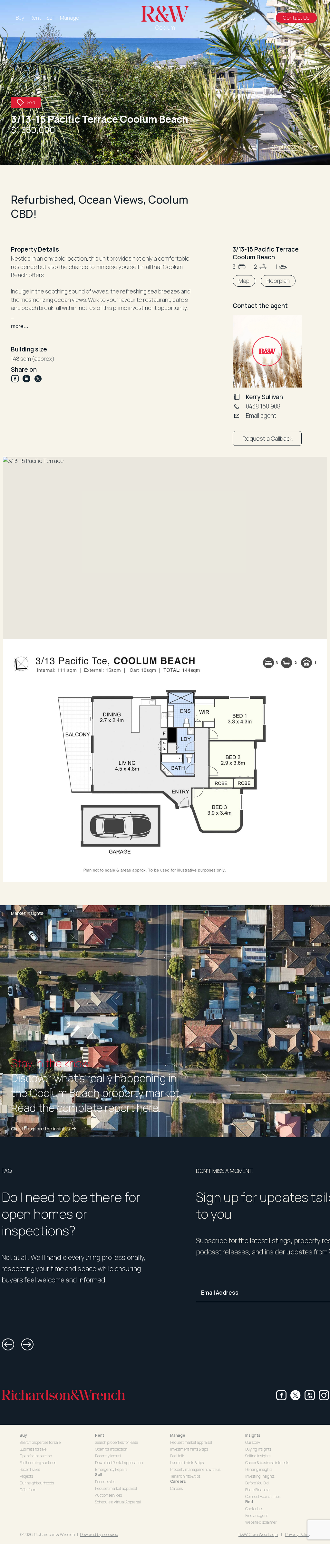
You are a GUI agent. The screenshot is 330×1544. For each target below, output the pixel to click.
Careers (221, 17)
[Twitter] (38, 379)
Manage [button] (177, 1435)
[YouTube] (309, 1395)
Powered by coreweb (99, 1534)
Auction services (108, 1495)
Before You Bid (257, 1483)
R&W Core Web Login (258, 1534)
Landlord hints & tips (187, 1462)
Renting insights (258, 1469)
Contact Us (296, 17)
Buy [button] (23, 1435)
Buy (20, 17)
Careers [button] (178, 1481)
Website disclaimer (261, 1522)
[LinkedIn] (28, 379)
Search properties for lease (116, 1442)
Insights (246, 17)
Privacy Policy (297, 1534)
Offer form (28, 1489)
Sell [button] (98, 1474)
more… (20, 326)
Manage (69, 17)
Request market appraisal (116, 1488)
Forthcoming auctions (38, 1462)
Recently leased (108, 1456)
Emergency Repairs (111, 1469)
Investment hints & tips (189, 1449)
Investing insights (260, 1476)
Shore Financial (257, 1489)
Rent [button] (99, 1435)
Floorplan (278, 280)
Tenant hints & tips (185, 1476)
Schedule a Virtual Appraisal (118, 1502)
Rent (35, 17)
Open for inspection (36, 1456)
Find (265, 17)
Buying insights (258, 1449)
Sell (50, 17)
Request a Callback (267, 438)
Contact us (254, 1508)
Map (243, 280)
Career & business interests (267, 1462)
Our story (252, 1442)
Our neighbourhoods (37, 1483)
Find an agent (256, 1515)
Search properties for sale (40, 1442)
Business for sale (33, 1449)
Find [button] (249, 1501)
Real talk (177, 1456)
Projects (26, 1476)
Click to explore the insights (40, 1129)
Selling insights (257, 1456)
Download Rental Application (119, 1462)
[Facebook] (17, 379)
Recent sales (30, 1469)
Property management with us (195, 1469)
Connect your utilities (262, 1496)
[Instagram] (323, 1395)
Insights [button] (252, 1435)
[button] (253, 146)
